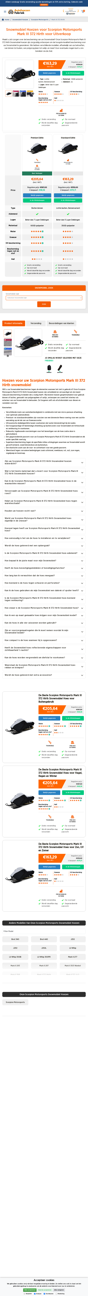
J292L (44, 948)
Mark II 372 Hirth (44, 975)
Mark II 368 (15, 975)
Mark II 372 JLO (72, 975)
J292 (15, 948)
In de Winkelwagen (73, 73)
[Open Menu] (5, 11)
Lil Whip (72, 948)
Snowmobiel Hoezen (20, 20)
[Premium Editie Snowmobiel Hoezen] (37, 148)
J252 (73, 939)
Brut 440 (44, 939)
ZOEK (44, 304)
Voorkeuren (49, 1294)
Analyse (38, 1294)
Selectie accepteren (44, 1290)
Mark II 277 (72, 957)
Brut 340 (15, 939)
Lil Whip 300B (15, 957)
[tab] (14, 323)
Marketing (61, 1294)
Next (33, 74)
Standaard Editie (68, 138)
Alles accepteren (29, 1290)
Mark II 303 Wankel (73, 966)
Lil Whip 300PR (44, 957)
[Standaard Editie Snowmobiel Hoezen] (68, 148)
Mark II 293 (15, 966)
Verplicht (29, 1294)
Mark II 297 (44, 966)
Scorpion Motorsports (39, 20)
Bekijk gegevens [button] (49, 73)
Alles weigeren (59, 1290)
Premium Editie (37, 138)
